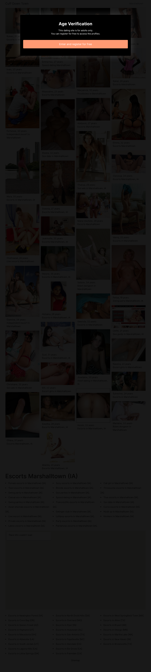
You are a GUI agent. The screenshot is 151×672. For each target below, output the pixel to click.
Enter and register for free (75, 44)
